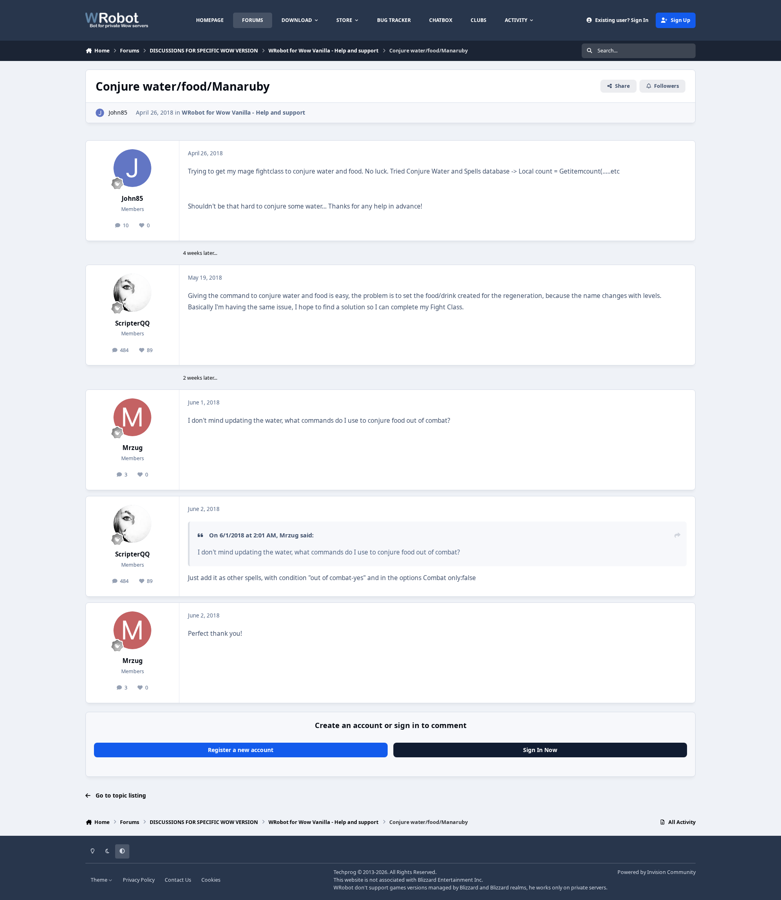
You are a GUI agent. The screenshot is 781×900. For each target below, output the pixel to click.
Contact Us (178, 879)
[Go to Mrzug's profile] (132, 417)
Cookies (210, 879)
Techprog (345, 872)
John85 (118, 112)
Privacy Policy (139, 879)
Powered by (656, 872)
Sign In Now (540, 750)
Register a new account (240, 750)
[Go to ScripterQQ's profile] (132, 293)
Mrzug (132, 447)
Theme (100, 879)
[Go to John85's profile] (100, 113)
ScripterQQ (132, 323)
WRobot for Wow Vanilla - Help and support (243, 112)
